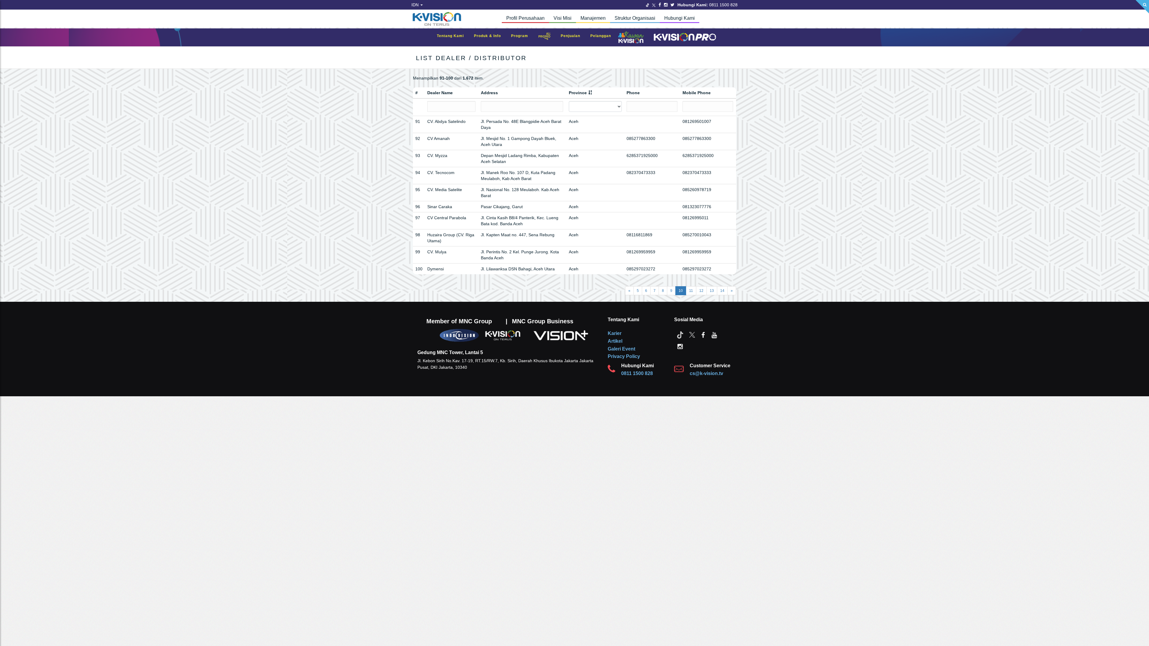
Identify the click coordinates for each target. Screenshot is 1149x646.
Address (489, 92)
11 (691, 291)
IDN (415, 4)
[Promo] (547, 37)
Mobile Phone (697, 92)
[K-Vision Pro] (683, 37)
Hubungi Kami (679, 18)
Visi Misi (563, 18)
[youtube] (714, 334)
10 (681, 291)
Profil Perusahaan (525, 18)
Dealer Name (440, 92)
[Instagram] (666, 4)
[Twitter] (647, 4)
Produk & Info (490, 36)
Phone (633, 92)
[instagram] (680, 346)
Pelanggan (603, 36)
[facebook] (703, 334)
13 (712, 291)
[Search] (1142, 6)
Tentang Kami (453, 36)
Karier (614, 333)
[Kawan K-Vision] (632, 38)
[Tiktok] (680, 334)
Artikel (615, 341)
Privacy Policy (624, 356)
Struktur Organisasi (635, 18)
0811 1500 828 (637, 373)
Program (522, 36)
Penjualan (573, 36)
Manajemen (593, 18)
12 (701, 291)
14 (722, 291)
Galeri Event (621, 348)
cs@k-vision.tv (706, 373)
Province (578, 92)
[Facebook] (660, 4)
